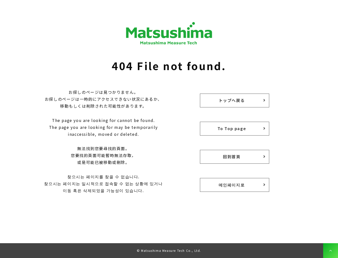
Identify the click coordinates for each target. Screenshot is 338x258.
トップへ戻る (232, 100)
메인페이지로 (232, 185)
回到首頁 (231, 156)
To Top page (231, 128)
